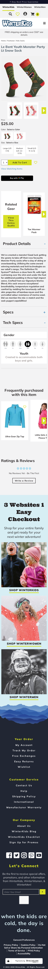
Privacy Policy (11, 945)
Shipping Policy (24, 796)
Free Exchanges (24, 755)
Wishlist (24, 766)
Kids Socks (20, 41)
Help (24, 790)
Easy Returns (24, 761)
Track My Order (24, 750)
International (24, 801)
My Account (24, 745)
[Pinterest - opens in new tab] (31, 855)
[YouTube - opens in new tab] (39, 855)
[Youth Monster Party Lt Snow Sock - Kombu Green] (14, 109)
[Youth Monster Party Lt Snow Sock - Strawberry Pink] (31, 109)
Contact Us (24, 785)
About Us (24, 825)
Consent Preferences (24, 940)
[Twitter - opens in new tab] (16, 855)
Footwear (11, 41)
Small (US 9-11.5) (32, 149)
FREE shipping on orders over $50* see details (24, 33)
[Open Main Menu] (40, 23)
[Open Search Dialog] (10, 14)
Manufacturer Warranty (24, 807)
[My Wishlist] (17, 14)
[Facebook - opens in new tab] (9, 855)
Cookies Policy (28, 945)
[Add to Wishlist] (36, 162)
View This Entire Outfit (11, 221)
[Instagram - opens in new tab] (24, 855)
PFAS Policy (34, 950)
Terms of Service (16, 950)
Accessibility (24, 953)
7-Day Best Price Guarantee (24, 2)
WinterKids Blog (24, 831)
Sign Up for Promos (24, 842)
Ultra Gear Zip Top (14, 436)
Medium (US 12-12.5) (19, 150)
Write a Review (24, 480)
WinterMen (40, 7)
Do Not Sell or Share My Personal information (24, 946)
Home (3, 41)
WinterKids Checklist (24, 836)
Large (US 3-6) (7, 149)
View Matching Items (11, 168)
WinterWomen (24, 7)
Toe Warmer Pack (34, 231)
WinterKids (8, 7)
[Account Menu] (25, 14)
